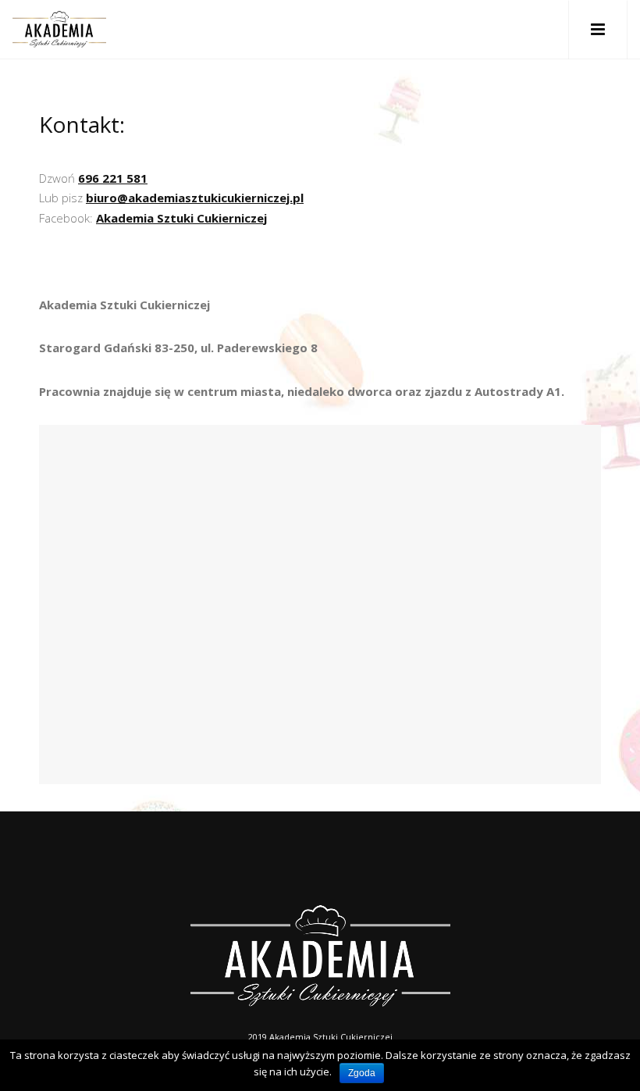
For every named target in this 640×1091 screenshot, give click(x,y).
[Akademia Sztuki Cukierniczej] (59, 29)
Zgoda (361, 1073)
